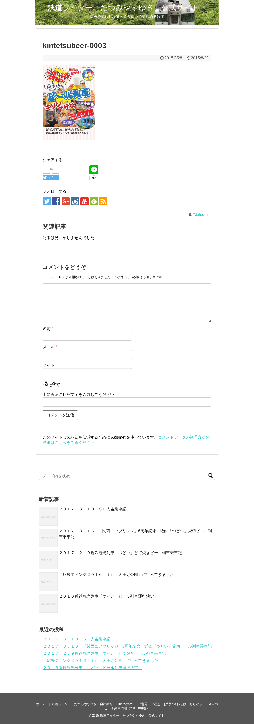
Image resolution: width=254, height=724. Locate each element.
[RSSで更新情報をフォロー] (103, 201)
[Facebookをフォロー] (56, 201)
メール (50, 347)
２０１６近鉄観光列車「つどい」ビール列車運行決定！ (108, 596)
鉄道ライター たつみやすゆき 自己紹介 (82, 704)
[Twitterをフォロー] (47, 201)
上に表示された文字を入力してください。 (80, 394)
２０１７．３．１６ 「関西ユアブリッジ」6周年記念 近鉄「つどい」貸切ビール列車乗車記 (127, 646)
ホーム (41, 704)
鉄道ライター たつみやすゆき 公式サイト (123, 7)
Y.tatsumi (201, 214)
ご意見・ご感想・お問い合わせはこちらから (170, 704)
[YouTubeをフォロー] (84, 201)
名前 (48, 329)
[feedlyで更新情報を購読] (94, 201)
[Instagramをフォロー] (75, 201)
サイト (49, 365)
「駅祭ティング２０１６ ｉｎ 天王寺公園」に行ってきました (116, 574)
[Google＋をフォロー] (66, 201)
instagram (125, 704)
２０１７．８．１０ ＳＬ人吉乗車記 (92, 509)
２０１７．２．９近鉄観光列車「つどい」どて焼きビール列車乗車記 (120, 553)
